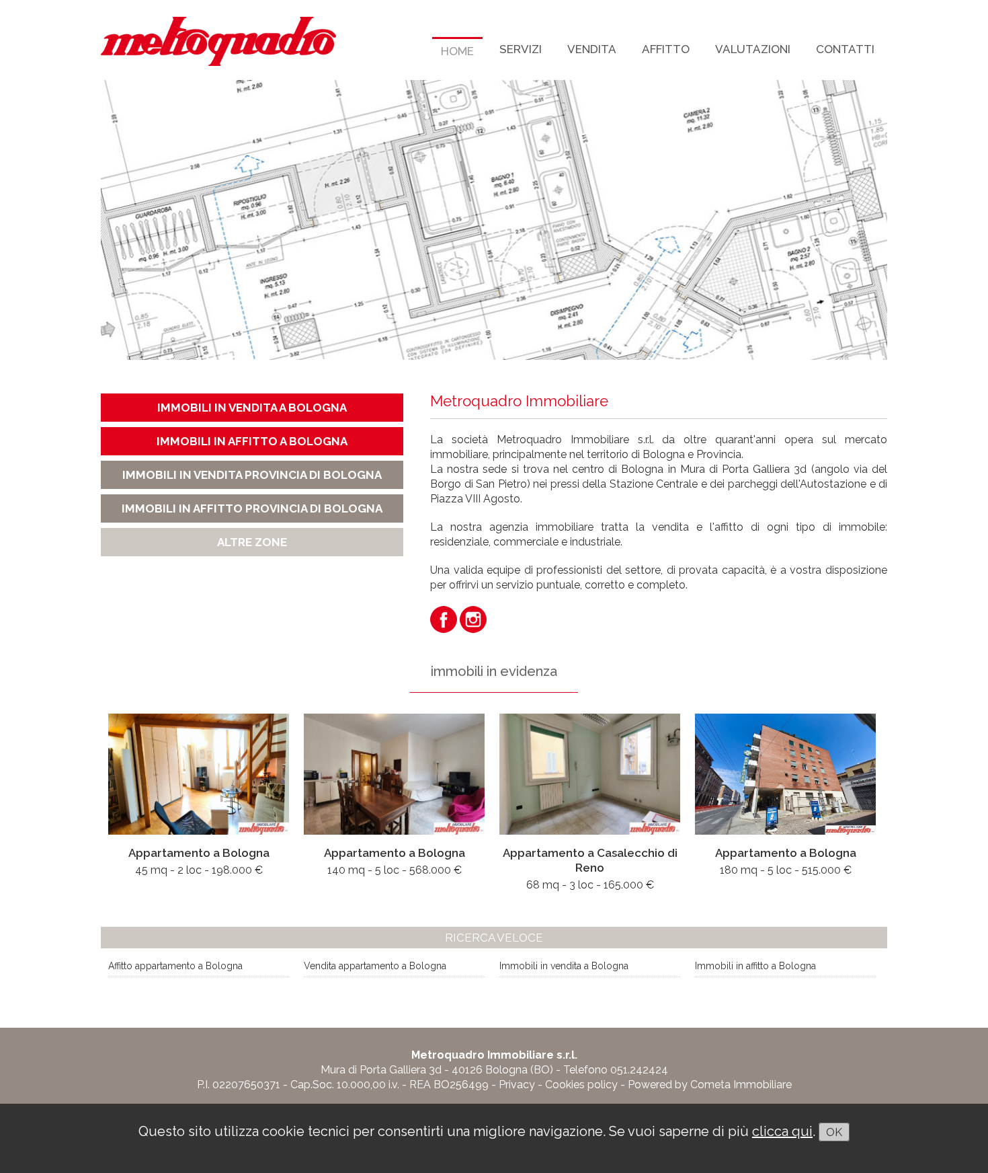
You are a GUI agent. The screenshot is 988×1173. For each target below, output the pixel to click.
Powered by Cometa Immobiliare (710, 1084)
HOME (457, 51)
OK (834, 1132)
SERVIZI (520, 49)
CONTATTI (845, 49)
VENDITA (591, 49)
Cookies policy (581, 1084)
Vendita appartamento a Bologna (375, 965)
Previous (87, 216)
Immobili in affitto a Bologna (755, 965)
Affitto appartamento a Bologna (175, 965)
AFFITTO (666, 49)
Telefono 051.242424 (615, 1069)
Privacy (517, 1084)
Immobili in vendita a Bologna (563, 965)
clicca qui (782, 1131)
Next (901, 216)
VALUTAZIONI (752, 49)
